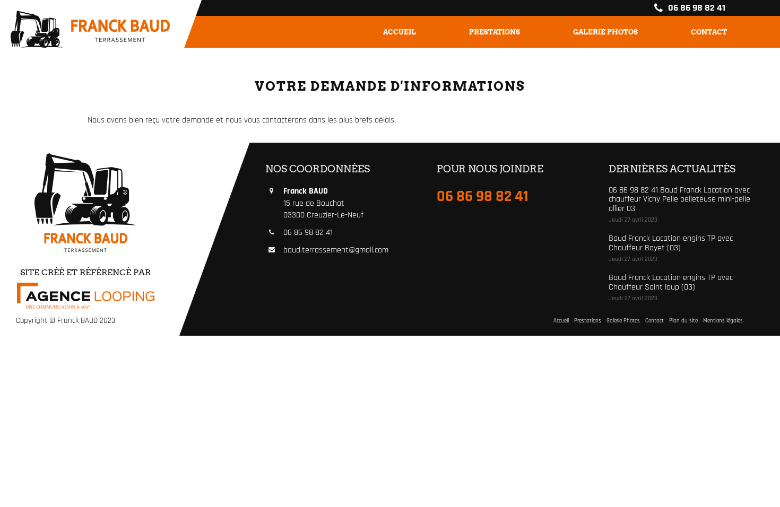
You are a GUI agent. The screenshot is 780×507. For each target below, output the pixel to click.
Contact (709, 32)
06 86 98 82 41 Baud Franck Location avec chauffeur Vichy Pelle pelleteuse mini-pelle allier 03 (679, 199)
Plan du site (683, 321)
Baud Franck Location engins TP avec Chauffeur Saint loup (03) (671, 282)
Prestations (494, 32)
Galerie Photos (605, 32)
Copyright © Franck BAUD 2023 (65, 321)
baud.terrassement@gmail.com (335, 250)
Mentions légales (723, 321)
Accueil (399, 32)
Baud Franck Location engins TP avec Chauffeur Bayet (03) (671, 243)
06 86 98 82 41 (695, 8)
